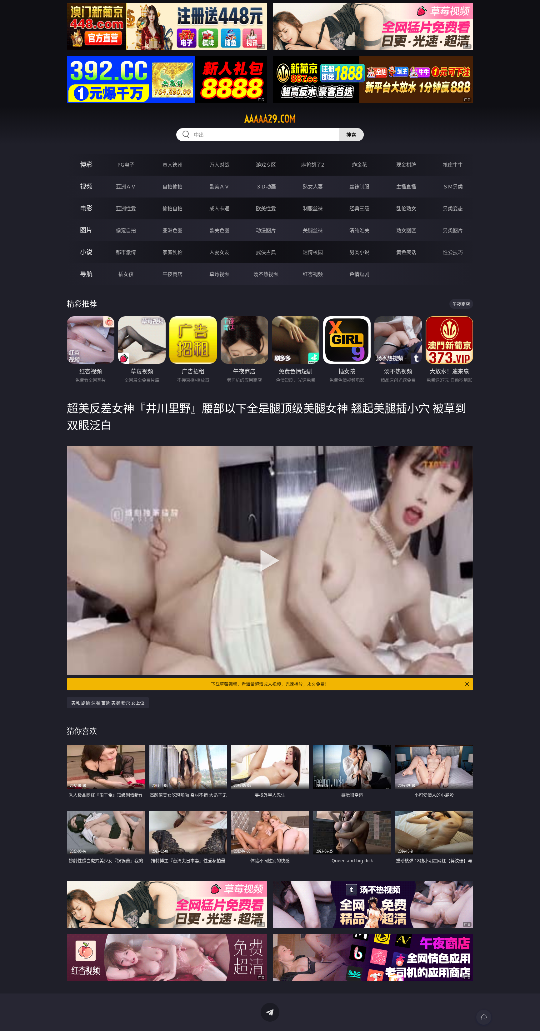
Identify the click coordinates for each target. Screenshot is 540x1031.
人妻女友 (219, 252)
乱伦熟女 (406, 208)
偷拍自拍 (172, 208)
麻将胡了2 (312, 164)
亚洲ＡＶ (126, 186)
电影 (86, 208)
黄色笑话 (406, 252)
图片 (86, 230)
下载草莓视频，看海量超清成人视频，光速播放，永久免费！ (270, 684)
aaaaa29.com (270, 119)
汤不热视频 (265, 274)
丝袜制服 (359, 186)
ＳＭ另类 (453, 186)
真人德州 (172, 164)
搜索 (351, 134)
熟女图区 (406, 230)
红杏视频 (313, 274)
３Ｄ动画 (266, 186)
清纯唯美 (359, 230)
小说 (86, 252)
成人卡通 (219, 208)
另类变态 (453, 208)
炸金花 (359, 164)
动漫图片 (266, 230)
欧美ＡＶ (219, 186)
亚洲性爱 (126, 208)
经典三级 (359, 208)
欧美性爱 (266, 208)
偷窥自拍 (126, 230)
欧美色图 (219, 230)
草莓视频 (219, 274)
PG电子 (126, 164)
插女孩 (125, 274)
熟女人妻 (313, 186)
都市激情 (126, 252)
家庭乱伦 (172, 252)
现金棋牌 (406, 164)
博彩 (86, 164)
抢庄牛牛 (453, 164)
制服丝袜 (313, 208)
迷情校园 (313, 252)
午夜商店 (172, 274)
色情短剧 (359, 274)
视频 (86, 186)
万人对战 (219, 164)
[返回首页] (483, 1017)
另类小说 (359, 252)
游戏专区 (266, 164)
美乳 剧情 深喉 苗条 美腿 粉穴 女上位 (107, 703)
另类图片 (453, 230)
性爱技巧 (453, 252)
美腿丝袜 (313, 230)
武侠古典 (266, 252)
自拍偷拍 (172, 186)
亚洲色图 (172, 230)
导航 (86, 274)
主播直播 (406, 186)
